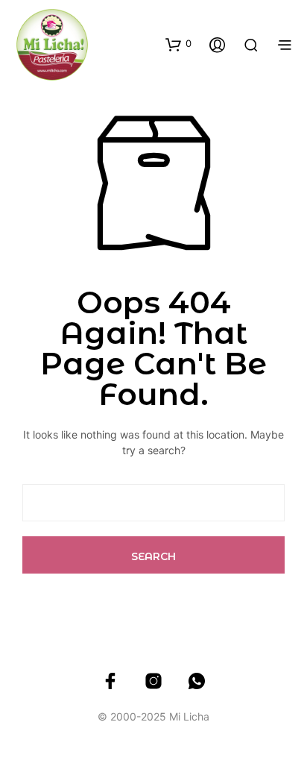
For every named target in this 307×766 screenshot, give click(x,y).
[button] (178, 44)
